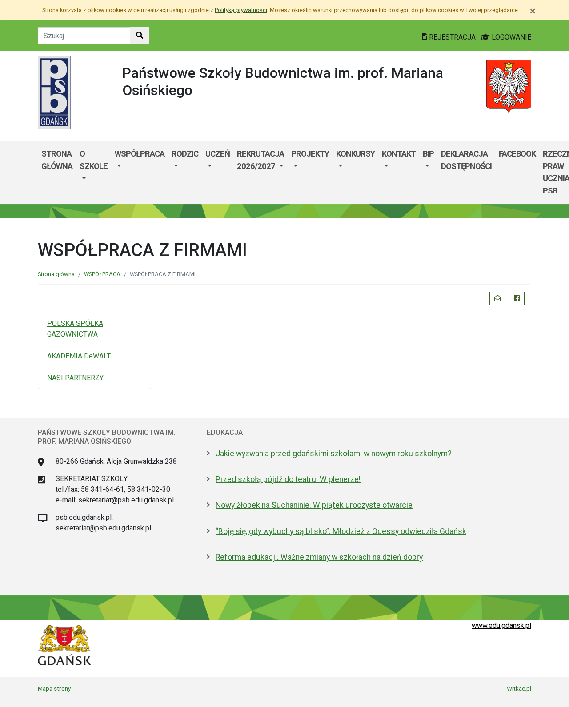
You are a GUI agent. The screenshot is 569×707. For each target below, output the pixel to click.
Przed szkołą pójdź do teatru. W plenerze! (288, 479)
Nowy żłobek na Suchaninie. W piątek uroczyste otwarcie (314, 505)
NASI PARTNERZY (75, 378)
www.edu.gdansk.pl (501, 625)
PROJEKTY (310, 153)
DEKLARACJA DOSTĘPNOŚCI (466, 160)
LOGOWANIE (510, 37)
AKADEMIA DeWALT (79, 356)
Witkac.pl (519, 688)
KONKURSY (355, 153)
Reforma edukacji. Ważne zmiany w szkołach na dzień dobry (319, 557)
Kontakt (399, 153)
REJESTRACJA (452, 37)
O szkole (94, 160)
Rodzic (185, 153)
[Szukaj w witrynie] (139, 35)
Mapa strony (54, 688)
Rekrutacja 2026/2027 (260, 160)
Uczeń (217, 153)
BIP (428, 153)
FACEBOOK (517, 153)
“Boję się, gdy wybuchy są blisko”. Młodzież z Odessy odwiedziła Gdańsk (341, 531)
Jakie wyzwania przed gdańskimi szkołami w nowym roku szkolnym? (334, 453)
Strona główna (56, 160)
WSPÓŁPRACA (139, 153)
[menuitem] (93, 172)
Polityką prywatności (241, 10)
